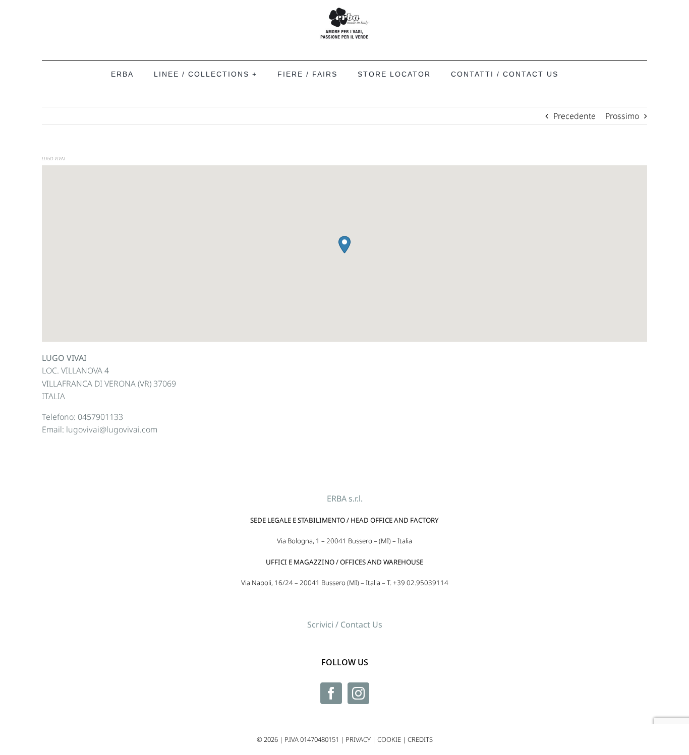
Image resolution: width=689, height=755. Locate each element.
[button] (344, 245)
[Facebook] (331, 693)
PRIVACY (358, 739)
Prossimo (622, 115)
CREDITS (420, 739)
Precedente (574, 115)
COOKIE (389, 739)
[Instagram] (358, 693)
